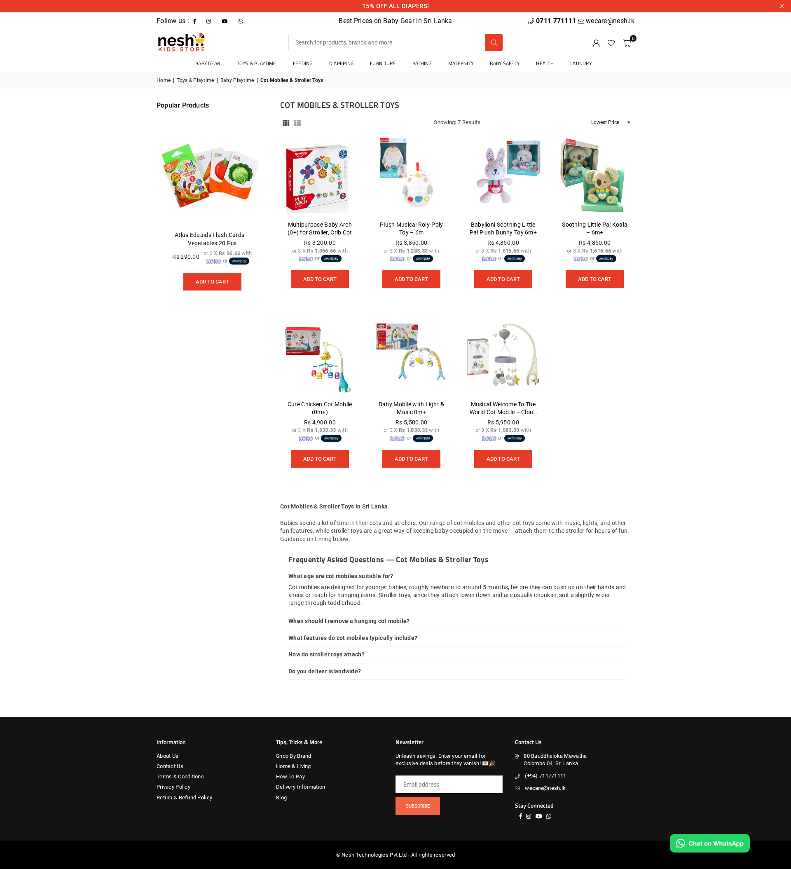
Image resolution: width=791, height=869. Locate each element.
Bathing (422, 63)
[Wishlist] (611, 42)
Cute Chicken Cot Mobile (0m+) (320, 408)
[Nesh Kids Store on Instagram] (209, 21)
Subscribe (418, 806)
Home (164, 80)
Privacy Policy (173, 787)
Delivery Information (300, 787)
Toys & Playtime (256, 63)
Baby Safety (505, 63)
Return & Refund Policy (184, 797)
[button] (626, 42)
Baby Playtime (237, 80)
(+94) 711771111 (545, 776)
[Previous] (173, 209)
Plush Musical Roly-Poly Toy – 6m (411, 228)
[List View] (297, 122)
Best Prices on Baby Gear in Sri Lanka (395, 21)
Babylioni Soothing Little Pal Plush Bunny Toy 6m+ (503, 228)
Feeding (303, 63)
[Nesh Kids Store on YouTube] (225, 21)
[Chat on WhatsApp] (710, 843)
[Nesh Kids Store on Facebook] (195, 21)
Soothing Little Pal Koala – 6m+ (594, 228)
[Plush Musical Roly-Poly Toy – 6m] (411, 175)
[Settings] (596, 42)
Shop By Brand (293, 756)
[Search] (494, 42)
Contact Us (170, 766)
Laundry (581, 63)
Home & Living (293, 766)
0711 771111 (557, 21)
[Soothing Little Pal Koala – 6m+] (595, 175)
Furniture (383, 63)
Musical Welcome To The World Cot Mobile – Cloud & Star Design (503, 409)
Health (545, 63)
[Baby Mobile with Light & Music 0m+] (411, 355)
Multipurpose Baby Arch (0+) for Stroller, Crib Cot (320, 228)
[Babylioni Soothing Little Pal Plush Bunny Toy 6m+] (503, 175)
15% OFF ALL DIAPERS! (395, 6)
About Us (167, 756)
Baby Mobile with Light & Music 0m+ (412, 408)
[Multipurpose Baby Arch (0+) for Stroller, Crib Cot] (320, 175)
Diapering (341, 63)
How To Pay (290, 776)
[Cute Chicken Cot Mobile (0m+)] (320, 355)
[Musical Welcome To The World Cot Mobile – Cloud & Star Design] (503, 355)
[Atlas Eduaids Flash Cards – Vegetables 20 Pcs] (212, 170)
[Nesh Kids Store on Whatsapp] (242, 21)
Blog (281, 797)
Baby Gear (207, 63)
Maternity (461, 63)
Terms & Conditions (180, 776)
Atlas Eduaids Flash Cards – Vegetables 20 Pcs (212, 239)
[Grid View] (286, 122)
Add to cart (320, 276)
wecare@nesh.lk (545, 788)
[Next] (251, 209)
